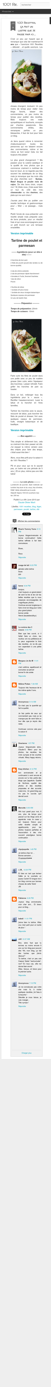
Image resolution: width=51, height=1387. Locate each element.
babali (21, 918)
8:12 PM (33, 769)
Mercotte (22, 807)
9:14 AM (32, 701)
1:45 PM (33, 849)
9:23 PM (33, 565)
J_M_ (20, 869)
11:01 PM (28, 918)
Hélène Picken (24, 683)
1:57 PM (31, 743)
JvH (19, 939)
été (38, 509)
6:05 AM (29, 807)
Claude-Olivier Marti (26, 502)
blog (34, 506)
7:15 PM (32, 983)
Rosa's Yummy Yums (27, 529)
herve (20, 585)
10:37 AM (26, 939)
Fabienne (22, 898)
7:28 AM (34, 683)
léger (39, 506)
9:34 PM (27, 585)
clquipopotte (23, 849)
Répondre (22, 557)
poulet (26, 509)
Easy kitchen (23, 769)
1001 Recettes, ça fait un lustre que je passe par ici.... (26, 28)
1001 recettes (25, 506)
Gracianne (22, 743)
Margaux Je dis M (25, 660)
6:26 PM (30, 898)
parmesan (18, 509)
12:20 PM (27, 869)
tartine (32, 509)
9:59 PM (28, 629)
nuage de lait (23, 565)
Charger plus (27, 1053)
